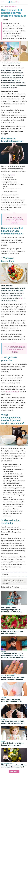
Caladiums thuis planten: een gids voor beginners (12, 633)
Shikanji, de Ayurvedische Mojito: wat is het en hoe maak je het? (14, 766)
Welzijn (3, 6)
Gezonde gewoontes (11, 6)
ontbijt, (21, 298)
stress (13, 175)
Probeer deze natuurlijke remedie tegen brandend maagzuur (16, 349)
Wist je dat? (4, 719)
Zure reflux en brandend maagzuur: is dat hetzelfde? (11, 700)
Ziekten (3, 651)
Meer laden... (14, 771)
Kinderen (3, 741)
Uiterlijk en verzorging (8, 606)
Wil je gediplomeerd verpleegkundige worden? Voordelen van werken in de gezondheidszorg (11, 610)
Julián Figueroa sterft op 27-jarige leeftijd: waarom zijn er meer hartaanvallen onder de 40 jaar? (13, 656)
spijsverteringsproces (12, 391)
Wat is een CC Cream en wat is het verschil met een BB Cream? (13, 722)
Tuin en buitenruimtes (7, 629)
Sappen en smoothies (7, 763)
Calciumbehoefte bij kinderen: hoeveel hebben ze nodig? (12, 744)
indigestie (12, 80)
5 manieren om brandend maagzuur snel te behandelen (15, 219)
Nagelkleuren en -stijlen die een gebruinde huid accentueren (13, 678)
